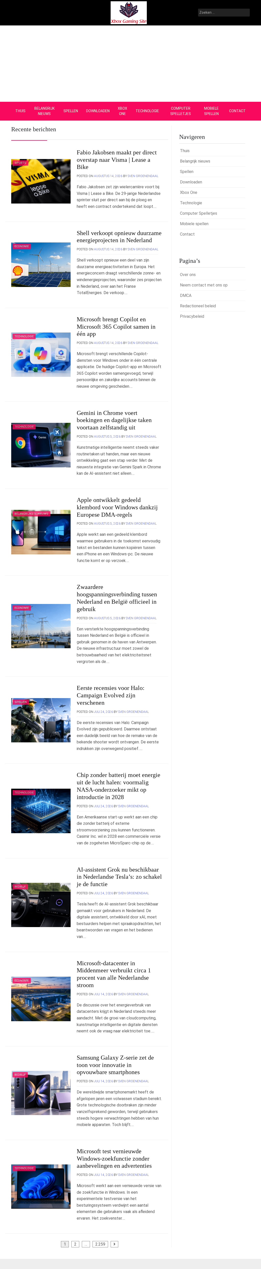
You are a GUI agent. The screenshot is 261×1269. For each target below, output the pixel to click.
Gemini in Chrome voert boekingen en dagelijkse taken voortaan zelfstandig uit (114, 420)
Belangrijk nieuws (44, 111)
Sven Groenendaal (143, 176)
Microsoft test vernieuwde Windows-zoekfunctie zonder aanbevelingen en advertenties (114, 1158)
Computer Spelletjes (180, 111)
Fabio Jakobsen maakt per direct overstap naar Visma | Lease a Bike (117, 159)
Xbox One (122, 111)
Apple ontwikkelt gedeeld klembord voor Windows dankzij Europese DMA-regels (117, 507)
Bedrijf (20, 886)
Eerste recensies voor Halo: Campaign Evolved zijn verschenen (111, 695)
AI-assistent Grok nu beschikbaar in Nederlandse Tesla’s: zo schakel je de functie (119, 877)
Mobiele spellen (211, 111)
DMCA (185, 295)
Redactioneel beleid (198, 306)
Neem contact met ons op (204, 285)
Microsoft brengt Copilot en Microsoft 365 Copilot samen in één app (116, 326)
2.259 (100, 1244)
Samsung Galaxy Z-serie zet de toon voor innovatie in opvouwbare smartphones (115, 1065)
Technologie (147, 111)
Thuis (20, 111)
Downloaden (98, 111)
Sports (20, 163)
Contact (237, 111)
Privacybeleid (192, 316)
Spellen (70, 111)
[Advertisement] (130, 63)
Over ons (188, 274)
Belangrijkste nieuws (31, 513)
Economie (22, 246)
